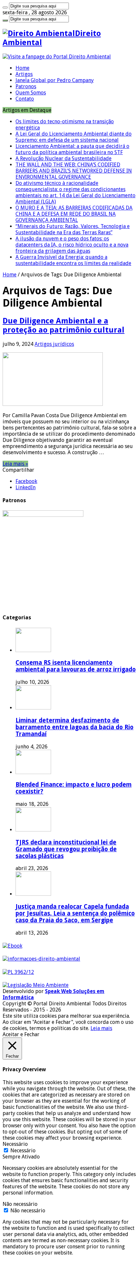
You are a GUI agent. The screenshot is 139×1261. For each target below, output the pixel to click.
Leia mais (101, 1028)
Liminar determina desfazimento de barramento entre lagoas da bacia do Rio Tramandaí (75, 727)
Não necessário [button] (20, 1204)
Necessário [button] (15, 1144)
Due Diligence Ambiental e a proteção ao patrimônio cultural (63, 325)
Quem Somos (31, 93)
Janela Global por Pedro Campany (55, 80)
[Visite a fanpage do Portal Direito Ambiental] (57, 57)
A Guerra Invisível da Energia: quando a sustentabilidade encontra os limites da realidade (73, 260)
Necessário (23, 1150)
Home (22, 68)
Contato (25, 99)
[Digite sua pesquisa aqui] (5, 7)
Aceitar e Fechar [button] (21, 1034)
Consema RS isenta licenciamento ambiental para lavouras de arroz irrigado (76, 666)
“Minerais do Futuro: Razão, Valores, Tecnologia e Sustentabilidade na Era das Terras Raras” (73, 229)
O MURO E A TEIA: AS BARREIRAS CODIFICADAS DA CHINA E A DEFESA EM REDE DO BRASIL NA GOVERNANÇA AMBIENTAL (74, 214)
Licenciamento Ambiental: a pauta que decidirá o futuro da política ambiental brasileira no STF (72, 149)
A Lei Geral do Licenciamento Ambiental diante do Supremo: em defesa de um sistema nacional (74, 137)
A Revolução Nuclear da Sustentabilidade (64, 158)
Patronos (26, 86)
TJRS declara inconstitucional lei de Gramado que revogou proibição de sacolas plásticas (66, 849)
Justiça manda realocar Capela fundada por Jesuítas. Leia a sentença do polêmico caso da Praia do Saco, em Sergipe (75, 913)
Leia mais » (15, 464)
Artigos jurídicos (54, 344)
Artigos (24, 74)
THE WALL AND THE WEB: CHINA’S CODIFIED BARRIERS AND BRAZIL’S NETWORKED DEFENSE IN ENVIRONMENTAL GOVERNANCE (74, 171)
